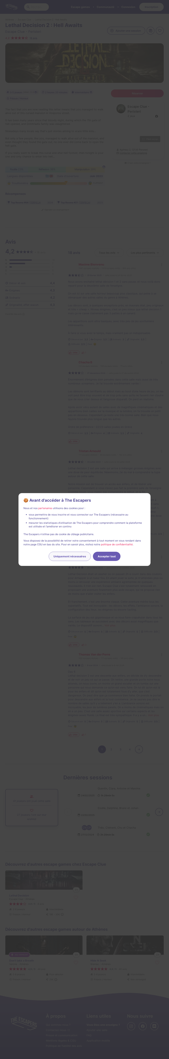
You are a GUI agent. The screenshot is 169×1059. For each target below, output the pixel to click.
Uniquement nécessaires (69, 556)
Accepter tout (107, 556)
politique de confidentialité (117, 544)
